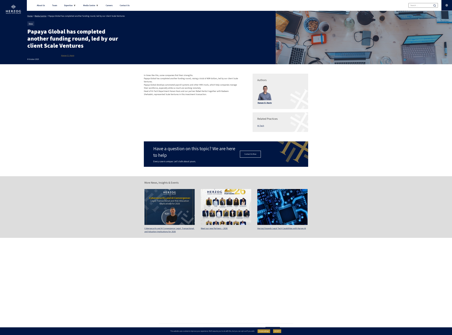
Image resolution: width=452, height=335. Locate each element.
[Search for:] (423, 5)
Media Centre (89, 5)
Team (54, 5)
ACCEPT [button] (277, 331)
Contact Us (125, 5)
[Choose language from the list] (446, 5)
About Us (41, 5)
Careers (109, 5)
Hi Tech (260, 125)
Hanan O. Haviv (67, 55)
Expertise (68, 5)
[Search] (434, 5)
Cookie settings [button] (264, 331)
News (31, 24)
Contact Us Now (250, 154)
